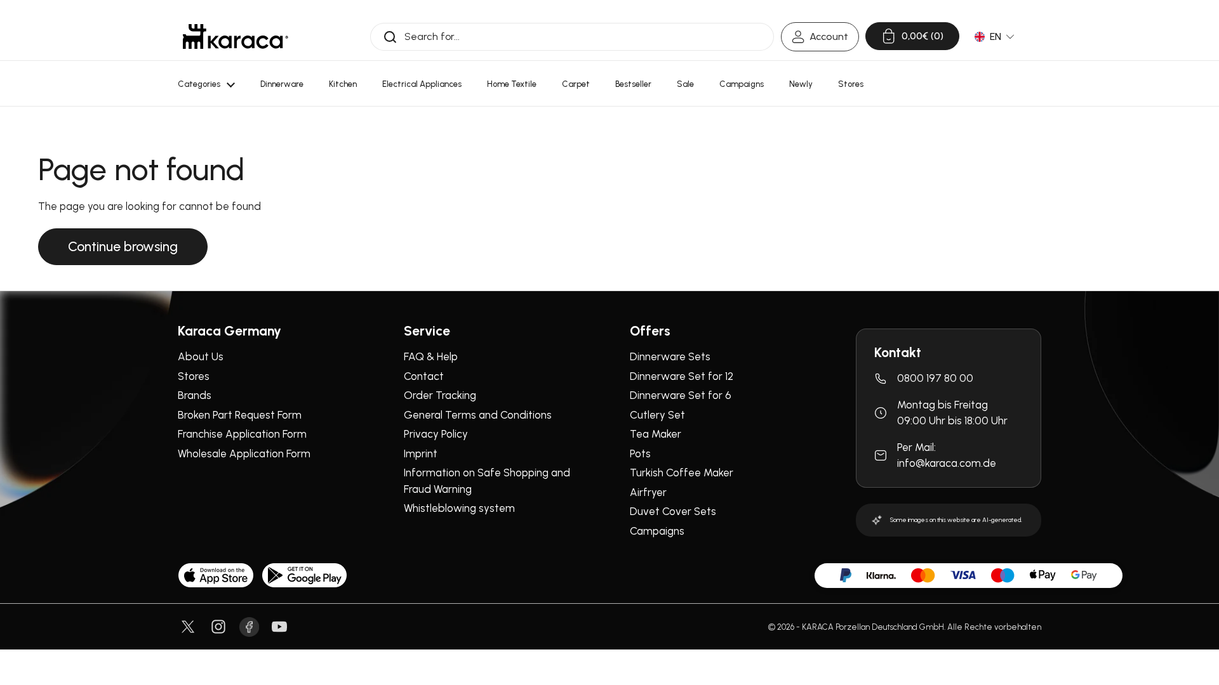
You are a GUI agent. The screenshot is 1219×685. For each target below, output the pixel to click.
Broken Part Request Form (240, 414)
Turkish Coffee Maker (681, 472)
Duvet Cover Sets (673, 511)
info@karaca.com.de (946, 463)
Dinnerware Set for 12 (681, 376)
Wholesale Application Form (244, 453)
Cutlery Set (657, 414)
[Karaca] (235, 36)
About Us (200, 356)
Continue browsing (123, 246)
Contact (424, 376)
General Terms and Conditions (478, 414)
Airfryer (648, 492)
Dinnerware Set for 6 (680, 395)
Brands (194, 395)
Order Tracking (440, 395)
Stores (194, 376)
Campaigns (657, 531)
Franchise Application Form (242, 433)
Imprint (420, 453)
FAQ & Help (431, 356)
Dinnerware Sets (670, 356)
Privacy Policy (436, 433)
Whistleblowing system (459, 508)
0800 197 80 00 (935, 378)
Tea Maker (655, 433)
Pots (640, 453)
